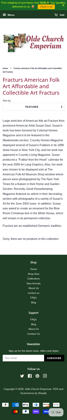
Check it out (46, 6)
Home (5, 68)
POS (55, 389)
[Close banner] (63, 5)
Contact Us (33, 334)
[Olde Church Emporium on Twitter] (22, 376)
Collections (33, 278)
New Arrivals (34, 283)
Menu (10, 14)
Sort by (7, 100)
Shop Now (33, 274)
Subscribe (54, 358)
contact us (33, 293)
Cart (61, 14)
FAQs (33, 297)
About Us (33, 288)
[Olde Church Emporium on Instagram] (45, 376)
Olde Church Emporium (38, 389)
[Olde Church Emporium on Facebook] (30, 376)
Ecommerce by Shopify (34, 393)
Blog (33, 302)
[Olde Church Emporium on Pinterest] (37, 376)
